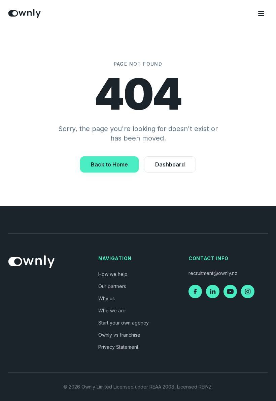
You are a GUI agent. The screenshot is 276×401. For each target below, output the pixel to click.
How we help (113, 274)
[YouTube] (230, 291)
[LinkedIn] (212, 291)
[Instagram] (247, 291)
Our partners (112, 286)
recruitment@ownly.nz (212, 273)
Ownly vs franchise (119, 335)
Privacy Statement (118, 347)
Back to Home (109, 164)
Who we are (112, 310)
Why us (106, 298)
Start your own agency (123, 323)
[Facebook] (195, 291)
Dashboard (170, 164)
